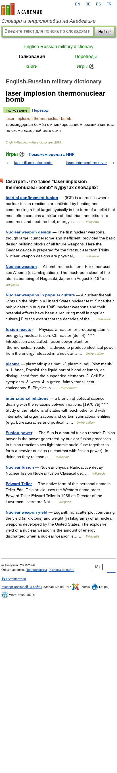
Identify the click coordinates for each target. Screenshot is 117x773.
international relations (27, 398)
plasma (13, 364)
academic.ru (21, 9)
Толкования (31, 56)
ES (98, 4)
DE (88, 4)
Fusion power (19, 432)
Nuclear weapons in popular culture (40, 295)
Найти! (104, 31)
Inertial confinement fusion (32, 197)
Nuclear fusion (20, 467)
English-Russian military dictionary (58, 46)
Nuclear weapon (21, 266)
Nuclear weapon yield (26, 512)
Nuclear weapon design (28, 232)
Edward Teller (19, 483)
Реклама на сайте (61, 569)
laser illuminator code (33, 162)
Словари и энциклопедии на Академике (48, 21)
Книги (31, 66)
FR (108, 4)
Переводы (86, 56)
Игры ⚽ (86, 66)
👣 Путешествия (13, 579)
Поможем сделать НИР (51, 154)
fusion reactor (19, 329)
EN (77, 4)
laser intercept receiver (86, 162)
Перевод (40, 110)
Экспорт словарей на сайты (21, 587)
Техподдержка (36, 569)
